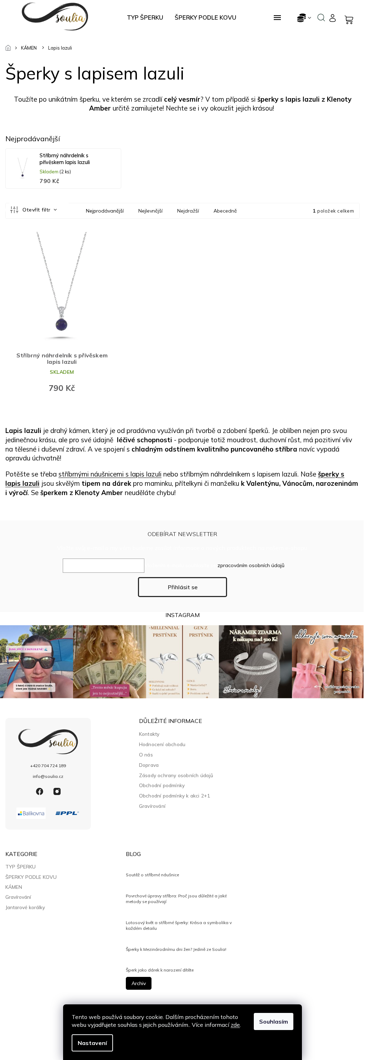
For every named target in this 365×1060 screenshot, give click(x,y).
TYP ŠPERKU (20, 867)
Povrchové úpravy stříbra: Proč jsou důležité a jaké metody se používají (176, 898)
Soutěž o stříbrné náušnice (152, 874)
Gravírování (152, 806)
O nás (146, 754)
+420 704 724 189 (48, 765)
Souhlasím (273, 1021)
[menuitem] (145, 17)
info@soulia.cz (48, 776)
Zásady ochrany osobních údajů (176, 775)
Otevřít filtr (37, 210)
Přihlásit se (182, 587)
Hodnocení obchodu (162, 744)
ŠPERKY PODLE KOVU (31, 877)
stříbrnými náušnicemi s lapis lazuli (109, 474)
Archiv (139, 983)
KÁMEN (13, 887)
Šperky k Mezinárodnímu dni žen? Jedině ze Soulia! (176, 949)
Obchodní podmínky (162, 785)
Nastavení (92, 1042)
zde (235, 1024)
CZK (304, 17)
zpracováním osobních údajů (250, 565)
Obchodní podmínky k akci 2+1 (174, 796)
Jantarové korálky (25, 907)
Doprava (149, 765)
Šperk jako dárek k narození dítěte (160, 970)
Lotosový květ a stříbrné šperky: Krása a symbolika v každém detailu (179, 925)
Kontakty (149, 734)
